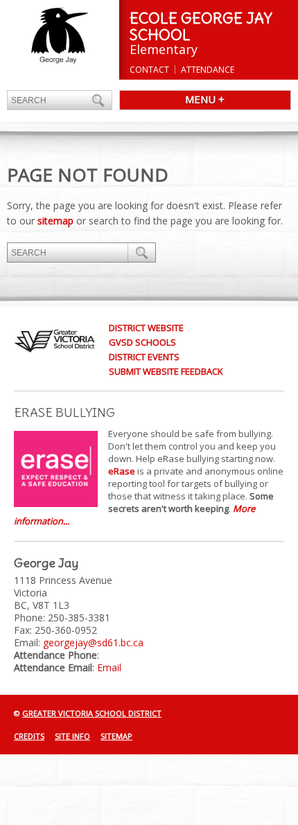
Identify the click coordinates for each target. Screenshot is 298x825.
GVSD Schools (142, 342)
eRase (121, 471)
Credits (29, 736)
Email (109, 667)
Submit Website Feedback (166, 371)
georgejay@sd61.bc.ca (93, 642)
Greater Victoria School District (91, 713)
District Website (146, 327)
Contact (149, 70)
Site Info (72, 736)
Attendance (207, 70)
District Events (144, 357)
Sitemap (116, 736)
